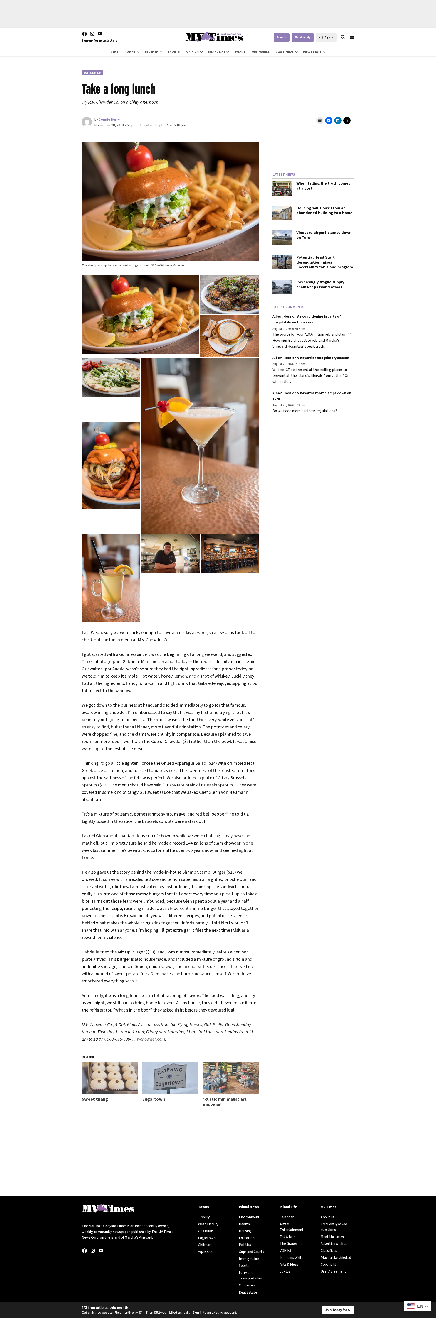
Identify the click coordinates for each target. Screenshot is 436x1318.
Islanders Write (291, 1257)
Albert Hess (282, 316)
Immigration (249, 1258)
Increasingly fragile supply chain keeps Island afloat (320, 284)
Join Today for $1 (338, 1310)
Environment (249, 1217)
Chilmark (205, 1244)
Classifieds (329, 1250)
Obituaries (247, 1285)
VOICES (285, 1250)
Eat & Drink (92, 73)
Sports (244, 1265)
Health (244, 1224)
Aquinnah (205, 1251)
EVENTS (240, 51)
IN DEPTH (151, 51)
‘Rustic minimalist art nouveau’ (225, 1102)
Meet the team (332, 1236)
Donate (281, 37)
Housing (245, 1230)
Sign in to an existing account (214, 1312)
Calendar (287, 1217)
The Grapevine (291, 1243)
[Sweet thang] (110, 1078)
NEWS (114, 51)
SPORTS (174, 51)
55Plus (285, 1271)
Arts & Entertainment (292, 1227)
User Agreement (333, 1271)
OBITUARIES (260, 51)
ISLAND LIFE (216, 51)
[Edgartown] (170, 1078)
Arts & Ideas (289, 1264)
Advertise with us (334, 1243)
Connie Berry (109, 119)
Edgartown (153, 1099)
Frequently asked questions (334, 1227)
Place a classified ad (336, 1257)
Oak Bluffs (206, 1230)
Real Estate (248, 1292)
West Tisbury (208, 1224)
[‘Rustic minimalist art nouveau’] (231, 1078)
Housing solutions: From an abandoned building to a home (324, 210)
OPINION (192, 51)
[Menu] (352, 37)
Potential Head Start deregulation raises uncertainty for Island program (324, 262)
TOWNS (130, 51)
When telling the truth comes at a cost (323, 186)
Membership (302, 37)
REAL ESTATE (312, 51)
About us (327, 1217)
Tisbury (204, 1217)
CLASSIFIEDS (285, 51)
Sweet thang (95, 1099)
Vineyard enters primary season (323, 357)
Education (247, 1237)
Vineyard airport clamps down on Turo (324, 235)
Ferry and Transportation (251, 1275)
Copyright (328, 1264)
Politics (245, 1244)
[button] (140, 314)
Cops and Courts (251, 1251)
